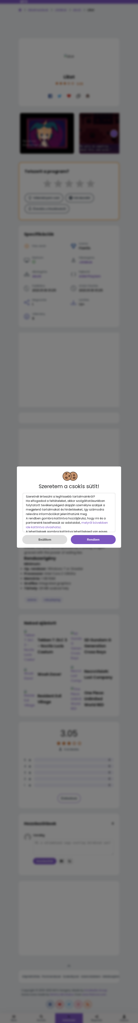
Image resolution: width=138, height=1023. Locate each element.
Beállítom (44, 539)
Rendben (93, 539)
